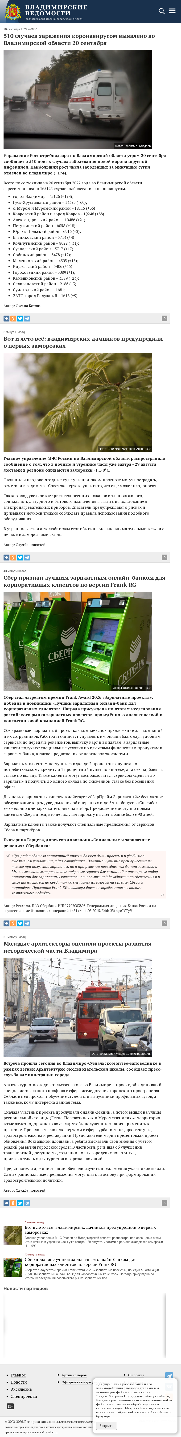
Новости (19, 1382)
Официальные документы (83, 1382)
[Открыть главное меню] (172, 13)
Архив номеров (74, 1375)
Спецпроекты (24, 1396)
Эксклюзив (21, 1389)
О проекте (136, 1375)
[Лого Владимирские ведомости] (46, 11)
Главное (18, 1375)
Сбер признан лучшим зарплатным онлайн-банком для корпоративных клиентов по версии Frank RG (81, 1261)
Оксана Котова (28, 305)
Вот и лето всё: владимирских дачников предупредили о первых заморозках (90, 1229)
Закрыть (106, 1425)
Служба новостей (30, 544)
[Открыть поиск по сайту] (162, 13)
